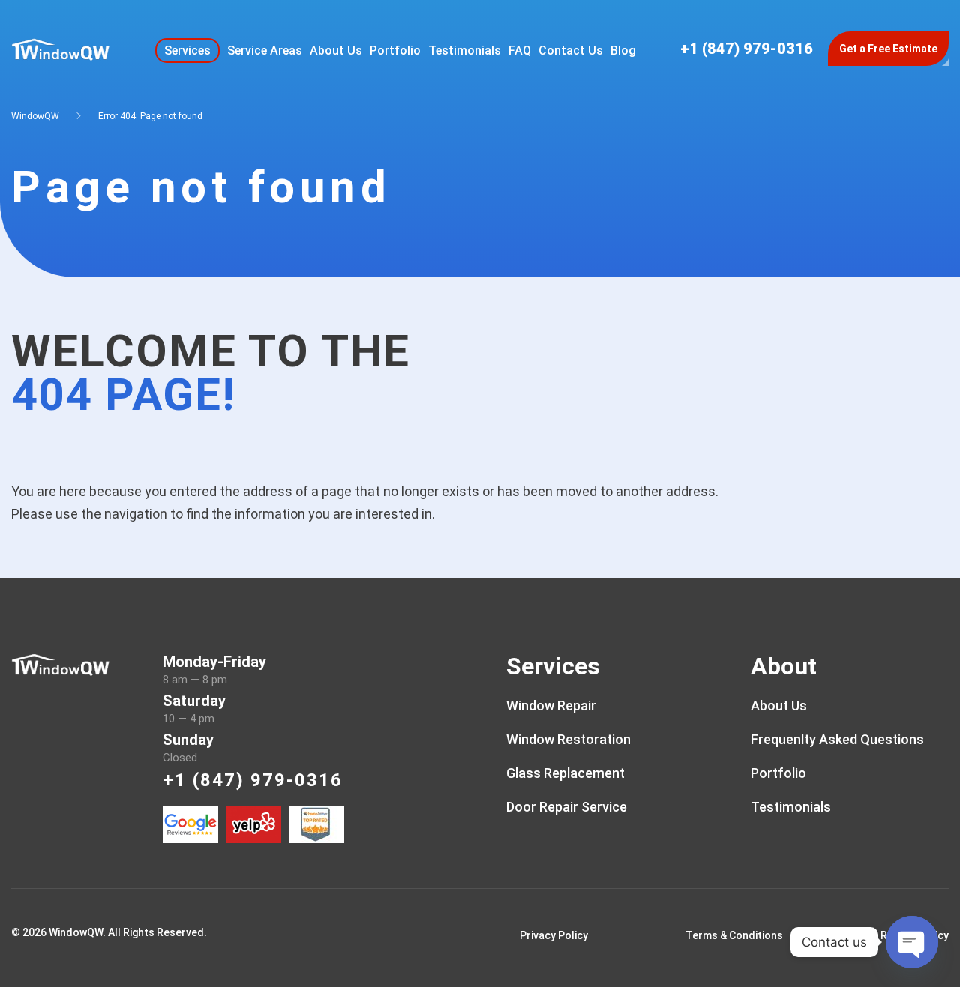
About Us (336, 50)
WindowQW (35, 116)
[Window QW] (60, 47)
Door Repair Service (566, 807)
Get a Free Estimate (888, 49)
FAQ (519, 50)
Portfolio (395, 50)
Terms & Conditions (734, 935)
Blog (623, 50)
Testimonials (464, 50)
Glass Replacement (565, 773)
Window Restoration (568, 739)
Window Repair (551, 705)
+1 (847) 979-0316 (746, 49)
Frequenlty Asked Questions (837, 739)
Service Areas (264, 50)
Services (187, 50)
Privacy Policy (554, 935)
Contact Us (570, 50)
